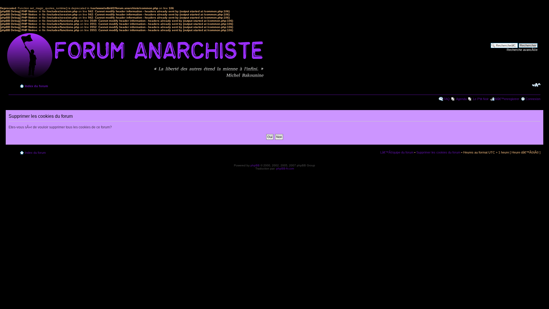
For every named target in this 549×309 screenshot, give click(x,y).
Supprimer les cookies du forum (438, 152)
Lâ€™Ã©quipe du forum (396, 152)
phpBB (255, 165)
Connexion (533, 99)
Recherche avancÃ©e (522, 49)
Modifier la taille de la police (536, 84)
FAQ (446, 99)
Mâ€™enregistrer (507, 99)
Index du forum (36, 86)
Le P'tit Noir (481, 99)
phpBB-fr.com (285, 168)
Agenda (461, 99)
